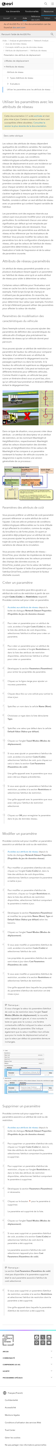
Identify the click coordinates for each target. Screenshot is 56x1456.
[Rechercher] (46, 4)
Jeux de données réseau (16, 44)
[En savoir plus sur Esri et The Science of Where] (8, 1340)
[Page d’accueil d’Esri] (7, 4)
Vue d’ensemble (13, 11)
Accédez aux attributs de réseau (23, 607)
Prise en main (16, 18)
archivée (38, 116)
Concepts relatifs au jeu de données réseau (24, 47)
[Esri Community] (36, 1342)
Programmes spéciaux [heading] (13, 1378)
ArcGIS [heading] (6, 1352)
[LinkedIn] (48, 1337)
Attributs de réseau (38, 50)
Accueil (6, 18)
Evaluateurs (15, 84)
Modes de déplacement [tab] (17, 61)
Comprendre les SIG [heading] (11, 1365)
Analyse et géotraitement (20, 41)
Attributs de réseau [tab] (15, 66)
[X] (42, 1337)
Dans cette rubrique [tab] (13, 136)
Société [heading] (6, 1371)
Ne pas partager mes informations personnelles (25, 1445)
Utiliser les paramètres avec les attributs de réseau (28, 89)
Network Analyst (41, 41)
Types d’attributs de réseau (21, 78)
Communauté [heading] (9, 1358)
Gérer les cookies (12, 1438)
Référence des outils (35, 18)
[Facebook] (36, 1337)
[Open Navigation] (52, 4)
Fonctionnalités (31, 11)
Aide (25, 18)
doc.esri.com (19, 27)
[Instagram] (42, 1342)
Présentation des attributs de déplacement (22, 55)
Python (47, 18)
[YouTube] (48, 1342)
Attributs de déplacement (16, 50)
